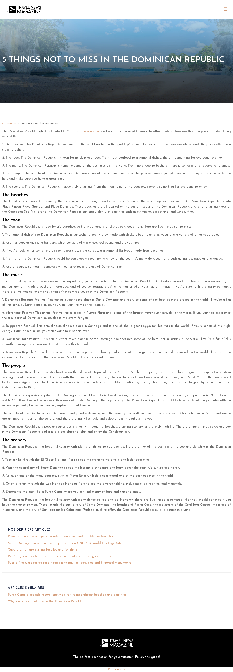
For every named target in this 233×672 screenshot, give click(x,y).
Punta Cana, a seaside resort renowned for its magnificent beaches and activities (67, 595)
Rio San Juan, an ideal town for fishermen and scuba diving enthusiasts (59, 556)
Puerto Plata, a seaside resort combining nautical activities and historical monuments (69, 563)
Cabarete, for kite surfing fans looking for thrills (43, 549)
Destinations (11, 124)
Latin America (88, 131)
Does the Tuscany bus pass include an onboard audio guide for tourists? (60, 536)
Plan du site (116, 669)
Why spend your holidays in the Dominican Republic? (46, 601)
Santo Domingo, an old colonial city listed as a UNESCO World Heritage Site (65, 543)
